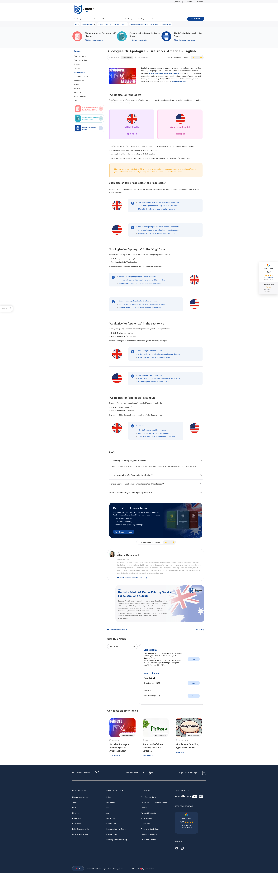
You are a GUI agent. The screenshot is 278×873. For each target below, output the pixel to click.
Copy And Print (112, 834)
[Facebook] (176, 848)
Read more (113, 755)
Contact (190, 1)
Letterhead (111, 818)
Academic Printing (124, 19)
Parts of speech (193, 735)
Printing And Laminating (116, 840)
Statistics (77, 92)
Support (200, 1)
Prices (109, 797)
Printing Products (116, 791)
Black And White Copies (116, 829)
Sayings (76, 84)
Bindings (141, 19)
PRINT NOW (195, 19)
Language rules (79, 72)
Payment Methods (148, 813)
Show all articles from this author (131, 578)
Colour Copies (112, 824)
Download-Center (148, 840)
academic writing (179, 81)
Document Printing (102, 19)
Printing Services (81, 19)
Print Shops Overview (81, 829)
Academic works (80, 56)
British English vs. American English (164, 73)
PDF (108, 808)
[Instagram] (182, 848)
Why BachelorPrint (148, 797)
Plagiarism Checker (80, 797)
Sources (77, 88)
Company (145, 791)
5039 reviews (186, 825)
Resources (155, 19)
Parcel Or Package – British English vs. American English (119, 747)
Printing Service (80, 791)
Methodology (79, 80)
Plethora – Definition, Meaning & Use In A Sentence (153, 747)
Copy (193, 659)
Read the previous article (118, 630)
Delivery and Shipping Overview (154, 802)
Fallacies (77, 68)
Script (108, 813)
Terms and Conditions (150, 829)
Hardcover (76, 824)
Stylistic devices (80, 96)
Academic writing (80, 60)
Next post (198, 630)
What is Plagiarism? (80, 834)
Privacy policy (146, 818)
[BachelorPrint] (83, 13)
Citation (77, 64)
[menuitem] (77, 869)
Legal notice (146, 824)
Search (177, 1)
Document (110, 802)
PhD (74, 808)
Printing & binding (81, 76)
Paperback (76, 818)
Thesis (75, 802)
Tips (75, 100)
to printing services (123, 532)
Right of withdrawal (149, 834)
